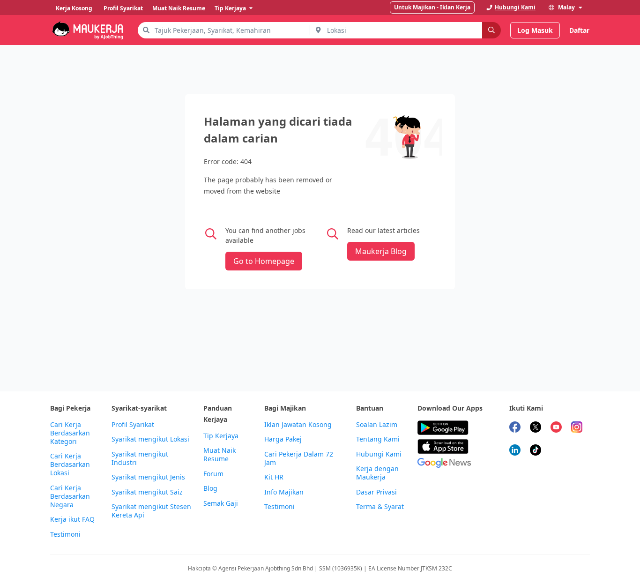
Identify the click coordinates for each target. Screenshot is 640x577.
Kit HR (273, 477)
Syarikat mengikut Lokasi (150, 439)
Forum (213, 474)
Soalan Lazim (376, 424)
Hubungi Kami (379, 454)
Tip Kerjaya (220, 436)
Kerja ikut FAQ (72, 519)
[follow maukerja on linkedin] (515, 451)
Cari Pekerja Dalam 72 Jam (298, 458)
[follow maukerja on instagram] (576, 428)
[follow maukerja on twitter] (535, 428)
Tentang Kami (378, 439)
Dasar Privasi (376, 492)
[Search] (491, 30)
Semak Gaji (220, 503)
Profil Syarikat (133, 424)
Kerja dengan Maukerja (377, 473)
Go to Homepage (263, 261)
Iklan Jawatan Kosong (298, 424)
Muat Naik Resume (219, 454)
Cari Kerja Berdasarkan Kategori (70, 433)
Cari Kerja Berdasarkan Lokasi (70, 464)
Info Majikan (284, 492)
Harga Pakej (283, 439)
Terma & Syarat (380, 506)
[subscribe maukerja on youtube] (556, 428)
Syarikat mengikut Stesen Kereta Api (151, 510)
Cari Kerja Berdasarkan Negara (70, 496)
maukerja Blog (381, 251)
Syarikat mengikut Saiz (147, 492)
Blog (210, 488)
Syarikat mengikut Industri (140, 458)
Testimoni (65, 534)
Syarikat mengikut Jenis (148, 477)
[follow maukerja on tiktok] (535, 451)
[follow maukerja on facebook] (515, 428)
